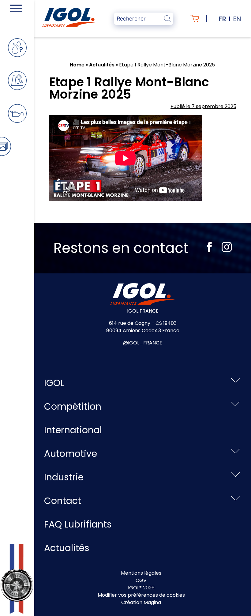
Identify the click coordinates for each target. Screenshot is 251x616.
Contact (62, 500)
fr (222, 18)
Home (77, 64)
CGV (141, 580)
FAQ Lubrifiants (78, 524)
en (237, 18)
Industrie (64, 477)
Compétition (72, 406)
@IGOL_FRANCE (142, 342)
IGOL (54, 382)
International (73, 430)
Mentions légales (141, 573)
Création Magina (141, 602)
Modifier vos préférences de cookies (141, 595)
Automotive (70, 453)
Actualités (101, 64)
